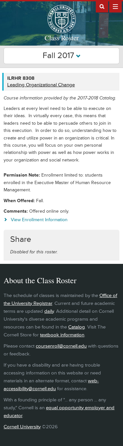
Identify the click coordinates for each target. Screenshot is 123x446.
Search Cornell (102, 6)
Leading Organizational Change (41, 85)
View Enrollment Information (39, 220)
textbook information (62, 335)
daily (49, 311)
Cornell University (22, 427)
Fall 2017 (59, 56)
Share (20, 239)
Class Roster (62, 37)
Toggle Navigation (115, 6)
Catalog (76, 327)
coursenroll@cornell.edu (61, 346)
